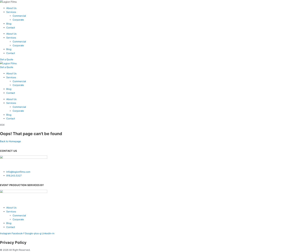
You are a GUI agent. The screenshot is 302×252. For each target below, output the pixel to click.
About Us (11, 8)
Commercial (19, 15)
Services (11, 12)
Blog (8, 23)
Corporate (18, 19)
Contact (10, 27)
